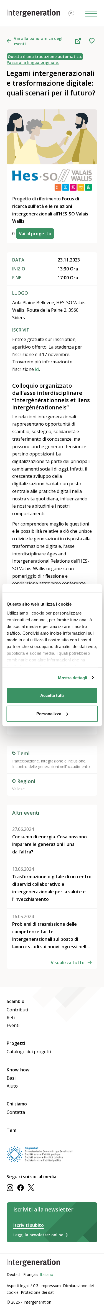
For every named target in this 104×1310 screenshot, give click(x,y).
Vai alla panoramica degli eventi (39, 41)
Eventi (13, 1025)
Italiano (46, 1274)
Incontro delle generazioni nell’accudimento (51, 766)
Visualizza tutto (68, 962)
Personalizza (48, 713)
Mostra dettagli (72, 677)
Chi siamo (17, 1104)
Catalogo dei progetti (29, 1052)
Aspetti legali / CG (22, 1285)
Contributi (17, 1010)
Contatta (16, 1112)
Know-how (18, 1070)
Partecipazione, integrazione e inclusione (48, 761)
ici (37, 369)
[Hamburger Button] (91, 13)
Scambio (15, 1001)
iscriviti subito (28, 1225)
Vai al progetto (35, 234)
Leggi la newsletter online (38, 1234)
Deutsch (14, 1274)
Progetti (16, 1043)
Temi (12, 1130)
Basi (11, 1078)
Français (30, 1274)
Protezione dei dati (38, 1292)
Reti (11, 1017)
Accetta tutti (52, 695)
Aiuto (12, 1086)
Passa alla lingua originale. (33, 62)
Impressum (50, 1285)
